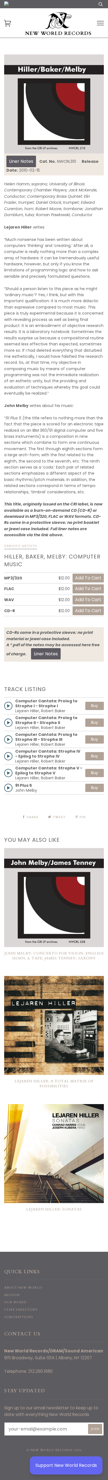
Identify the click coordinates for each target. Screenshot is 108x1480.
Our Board (15, 1302)
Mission (12, 1295)
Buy (94, 705)
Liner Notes (21, 161)
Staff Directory (21, 1310)
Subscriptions (18, 1317)
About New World (23, 1288)
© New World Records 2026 (54, 1450)
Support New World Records (66, 1465)
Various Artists (20, 546)
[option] (54, 103)
